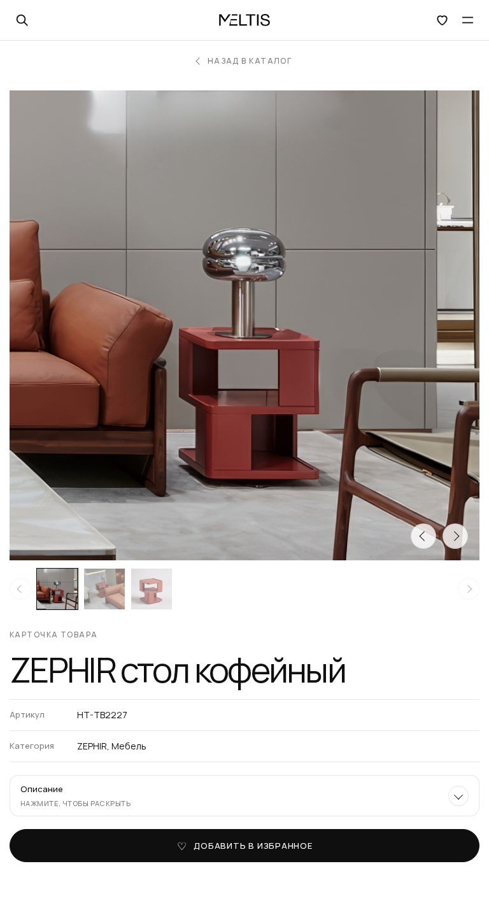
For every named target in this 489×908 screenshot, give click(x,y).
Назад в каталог (250, 60)
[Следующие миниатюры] (468, 589)
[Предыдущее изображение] (423, 536)
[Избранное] (442, 20)
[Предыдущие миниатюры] (20, 589)
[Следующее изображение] (455, 536)
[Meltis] (244, 20)
